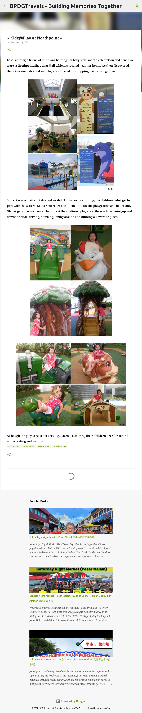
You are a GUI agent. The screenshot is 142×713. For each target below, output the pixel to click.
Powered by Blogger (73, 701)
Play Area (29, 446)
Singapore (44, 446)
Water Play (60, 446)
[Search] (127, 6)
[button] (9, 49)
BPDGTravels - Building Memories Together (66, 6)
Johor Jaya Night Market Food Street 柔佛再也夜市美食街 (62, 537)
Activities (14, 446)
